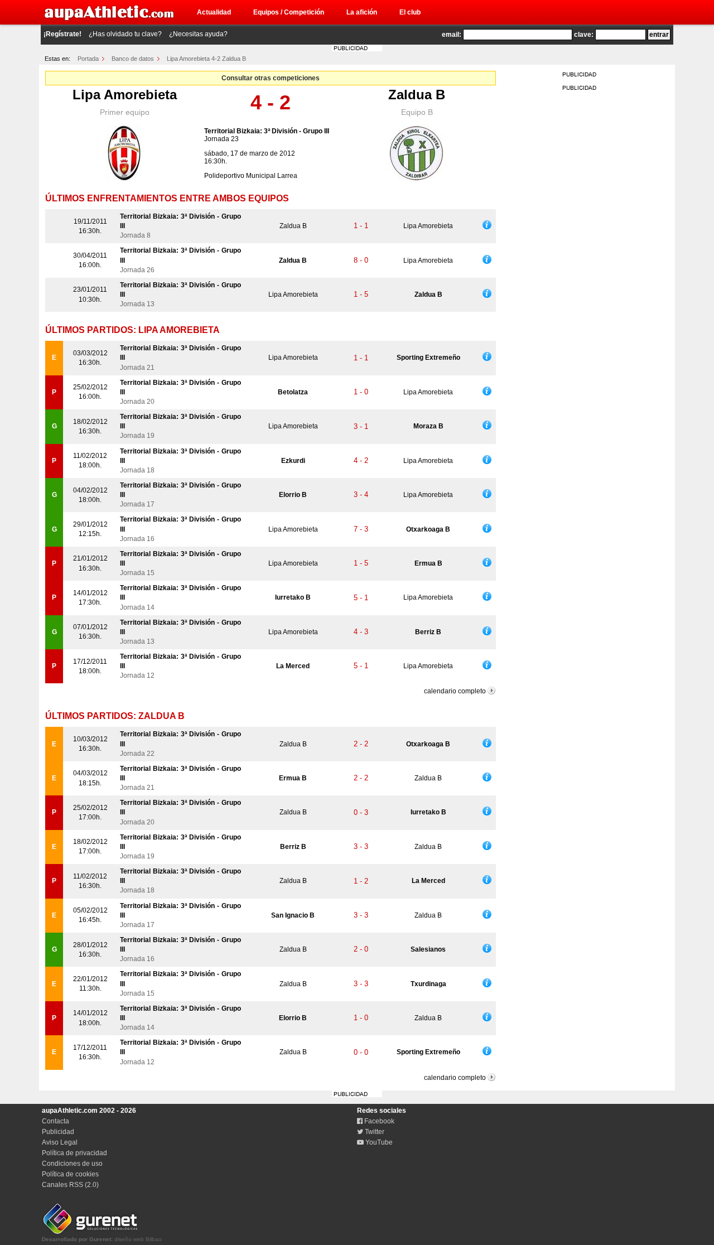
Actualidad (214, 12)
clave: (584, 34)
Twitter (373, 1132)
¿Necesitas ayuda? (198, 34)
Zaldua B (416, 94)
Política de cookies (70, 1174)
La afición (361, 12)
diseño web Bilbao (102, 1239)
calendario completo (455, 691)
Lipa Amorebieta (125, 94)
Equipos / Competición (288, 12)
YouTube (378, 1142)
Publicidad (58, 1132)
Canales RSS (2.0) (70, 1185)
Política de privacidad (74, 1153)
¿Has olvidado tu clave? (125, 34)
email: (451, 34)
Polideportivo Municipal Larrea (250, 176)
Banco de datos (133, 58)
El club (410, 12)
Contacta (55, 1121)
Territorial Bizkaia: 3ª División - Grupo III (266, 131)
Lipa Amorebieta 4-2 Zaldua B (206, 58)
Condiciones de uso (72, 1163)
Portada (88, 58)
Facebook (378, 1121)
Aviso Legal (60, 1142)
